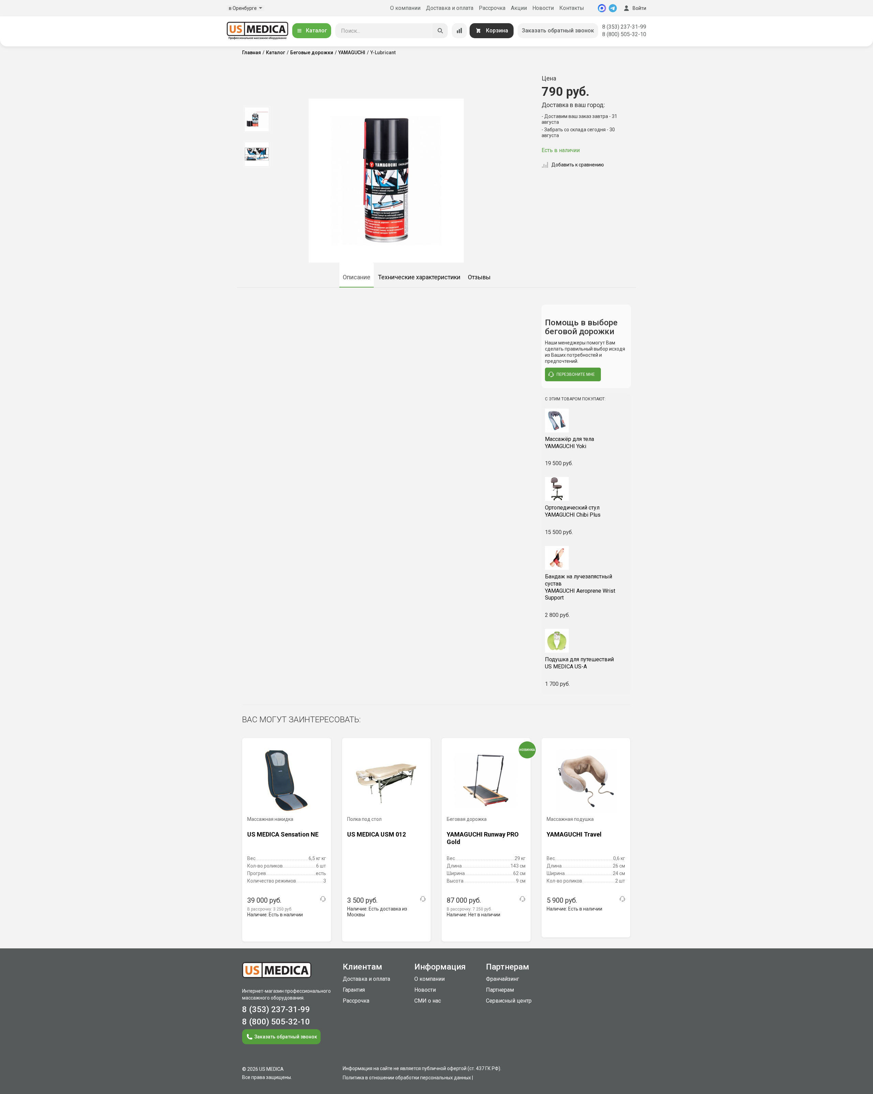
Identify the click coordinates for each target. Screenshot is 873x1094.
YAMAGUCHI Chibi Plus (573, 511)
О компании (405, 8)
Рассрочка (492, 8)
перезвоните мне (576, 374)
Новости (543, 8)
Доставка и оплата (449, 8)
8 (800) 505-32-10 (624, 34)
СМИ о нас (427, 1000)
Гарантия (354, 990)
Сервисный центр (509, 1000)
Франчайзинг (502, 979)
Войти (639, 8)
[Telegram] (613, 8)
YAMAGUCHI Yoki (569, 442)
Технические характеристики (419, 277)
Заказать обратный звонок (558, 30)
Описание (356, 277)
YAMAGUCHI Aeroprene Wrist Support (580, 587)
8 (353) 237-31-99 (624, 27)
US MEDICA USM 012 (376, 834)
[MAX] (602, 8)
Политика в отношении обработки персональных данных (407, 1077)
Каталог (316, 30)
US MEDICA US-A (579, 663)
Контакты (571, 8)
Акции (519, 8)
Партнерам (500, 990)
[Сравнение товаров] (459, 30)
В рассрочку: (269, 909)
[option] (256, 119)
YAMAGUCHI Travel (574, 834)
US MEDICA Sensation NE (283, 834)
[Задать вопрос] (323, 899)
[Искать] (440, 30)
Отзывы (479, 277)
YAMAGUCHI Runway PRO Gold (483, 838)
